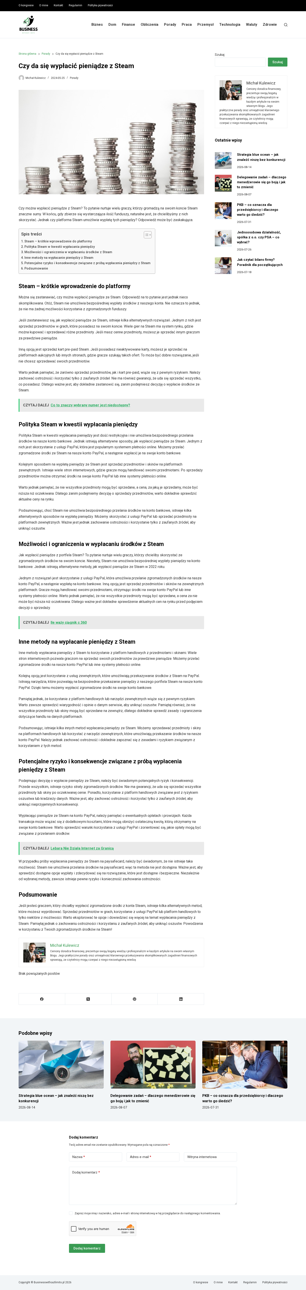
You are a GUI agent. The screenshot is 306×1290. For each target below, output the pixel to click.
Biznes (97, 24)
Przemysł (205, 24)
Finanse (128, 24)
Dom (112, 24)
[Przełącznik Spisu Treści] (145, 235)
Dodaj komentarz (86, 1172)
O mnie (43, 5)
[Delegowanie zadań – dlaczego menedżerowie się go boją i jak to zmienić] (223, 183)
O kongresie (26, 5)
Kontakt (58, 5)
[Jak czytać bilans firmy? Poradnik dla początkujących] (223, 265)
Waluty (251, 24)
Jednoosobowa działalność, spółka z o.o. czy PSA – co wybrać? (259, 237)
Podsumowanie (36, 268)
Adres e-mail (140, 1157)
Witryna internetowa (202, 1157)
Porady (170, 24)
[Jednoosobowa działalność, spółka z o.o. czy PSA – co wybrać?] (223, 238)
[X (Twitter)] (88, 999)
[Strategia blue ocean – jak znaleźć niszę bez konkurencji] (223, 160)
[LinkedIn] (181, 999)
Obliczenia (149, 24)
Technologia (229, 24)
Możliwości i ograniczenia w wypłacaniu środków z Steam (68, 252)
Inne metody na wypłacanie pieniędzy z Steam (58, 258)
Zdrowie (270, 24)
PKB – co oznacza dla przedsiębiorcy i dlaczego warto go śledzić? (257, 210)
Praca (187, 24)
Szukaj (219, 55)
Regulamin (75, 5)
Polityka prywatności (100, 5)
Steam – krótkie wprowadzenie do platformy (58, 241)
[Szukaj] (285, 24)
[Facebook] (42, 999)
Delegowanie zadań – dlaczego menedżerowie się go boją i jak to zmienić (261, 182)
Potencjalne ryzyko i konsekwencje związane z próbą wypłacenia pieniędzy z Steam (87, 263)
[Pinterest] (135, 999)
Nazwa (78, 1157)
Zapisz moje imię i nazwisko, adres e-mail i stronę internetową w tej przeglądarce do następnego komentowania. (148, 1213)
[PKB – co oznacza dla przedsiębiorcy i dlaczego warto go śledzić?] (223, 210)
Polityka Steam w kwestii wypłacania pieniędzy (59, 247)
